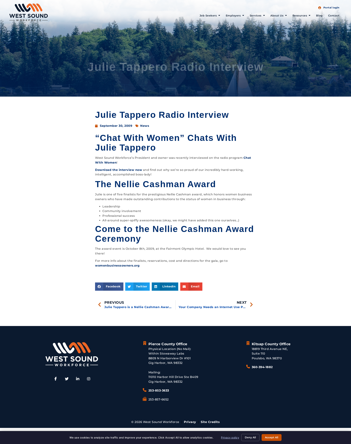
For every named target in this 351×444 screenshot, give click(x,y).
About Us (276, 15)
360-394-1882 (262, 367)
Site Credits (210, 422)
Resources (299, 15)
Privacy (190, 422)
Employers (233, 15)
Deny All (250, 437)
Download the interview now (118, 170)
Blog (319, 15)
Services (255, 15)
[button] (109, 286)
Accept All (271, 437)
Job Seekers (208, 15)
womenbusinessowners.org (117, 265)
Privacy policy (230, 437)
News (144, 126)
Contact (333, 15)
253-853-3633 (158, 390)
